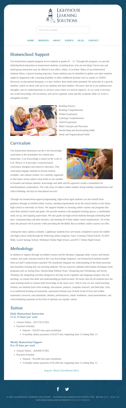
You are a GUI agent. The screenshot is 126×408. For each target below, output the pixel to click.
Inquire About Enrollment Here (61, 370)
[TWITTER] (67, 389)
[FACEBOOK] (58, 389)
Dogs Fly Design (80, 400)
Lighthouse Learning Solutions (63, 16)
